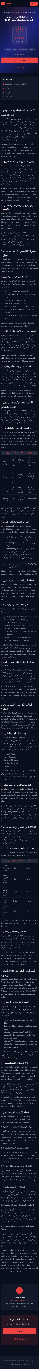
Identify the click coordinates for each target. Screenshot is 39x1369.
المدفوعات (9, 92)
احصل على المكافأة (20, 1339)
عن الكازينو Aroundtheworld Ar (16, 84)
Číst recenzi (19, 67)
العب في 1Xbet (19, 60)
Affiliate (26, 1364)
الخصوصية (17, 1364)
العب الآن (33, 4)
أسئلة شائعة (10, 97)
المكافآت (8, 88)
